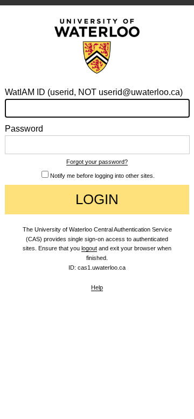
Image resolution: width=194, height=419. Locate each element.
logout (89, 248)
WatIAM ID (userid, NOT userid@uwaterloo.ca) (94, 92)
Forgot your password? (97, 161)
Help (97, 287)
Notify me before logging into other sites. (102, 175)
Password (24, 128)
